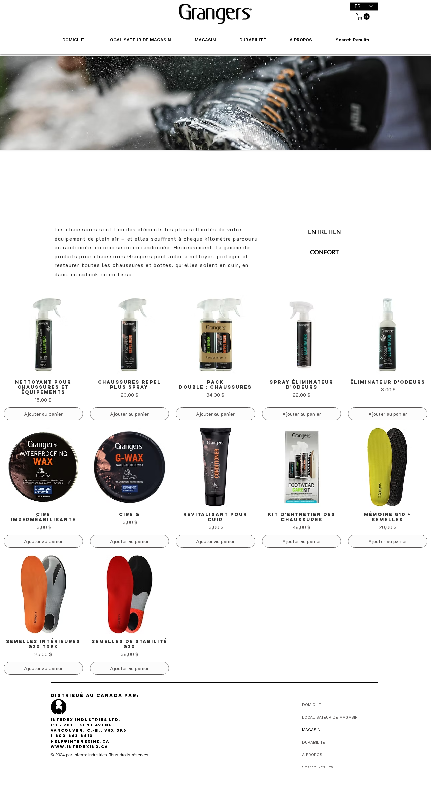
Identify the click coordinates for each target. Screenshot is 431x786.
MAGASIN (311, 729)
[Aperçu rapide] (43, 335)
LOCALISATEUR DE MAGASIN (330, 717)
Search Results (317, 767)
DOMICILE (311, 704)
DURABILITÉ (313, 742)
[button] (363, 16)
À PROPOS (312, 754)
